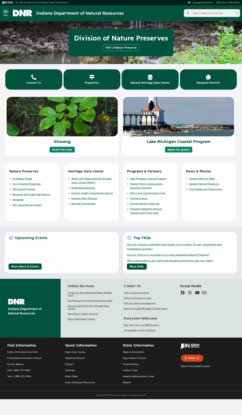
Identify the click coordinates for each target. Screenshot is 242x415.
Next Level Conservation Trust (147, 193)
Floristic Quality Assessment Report (92, 193)
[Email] (204, 292)
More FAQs (137, 266)
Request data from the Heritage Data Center (88, 307)
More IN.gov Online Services (83, 313)
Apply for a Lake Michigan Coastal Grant (145, 308)
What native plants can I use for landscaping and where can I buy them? (170, 260)
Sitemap (70, 370)
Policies (69, 364)
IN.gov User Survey (75, 351)
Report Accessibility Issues (195, 366)
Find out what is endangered (139, 303)
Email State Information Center (24, 358)
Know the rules (62, 149)
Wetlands (18, 199)
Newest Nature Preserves (204, 184)
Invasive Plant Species (84, 198)
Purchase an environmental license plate (90, 300)
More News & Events (25, 266)
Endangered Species (83, 188)
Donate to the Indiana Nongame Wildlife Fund (90, 294)
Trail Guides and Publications (205, 189)
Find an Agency (15, 364)
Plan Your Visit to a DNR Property (142, 324)
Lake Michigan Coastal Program (148, 178)
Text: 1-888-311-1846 (19, 376)
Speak (191, 358)
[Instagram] (189, 292)
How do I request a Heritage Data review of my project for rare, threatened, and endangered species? (174, 247)
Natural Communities (83, 203)
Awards (127, 382)
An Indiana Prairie (22, 178)
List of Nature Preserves (27, 184)
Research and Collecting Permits (31, 194)
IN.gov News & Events (134, 358)
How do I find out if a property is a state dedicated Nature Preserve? (168, 255)
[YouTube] (197, 292)
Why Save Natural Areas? (27, 205)
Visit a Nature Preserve (121, 47)
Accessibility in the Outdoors (140, 330)
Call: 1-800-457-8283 (18, 370)
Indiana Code (130, 370)
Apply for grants (179, 149)
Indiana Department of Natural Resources (80, 13)
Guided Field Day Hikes (202, 178)
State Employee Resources (80, 382)
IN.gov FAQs (71, 376)
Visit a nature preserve (136, 292)
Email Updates (131, 364)
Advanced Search (75, 358)
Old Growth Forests (24, 189)
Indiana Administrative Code (138, 376)
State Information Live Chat (22, 351)
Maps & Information (133, 351)
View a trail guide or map (137, 297)
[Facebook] (182, 292)
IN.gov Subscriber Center (81, 319)
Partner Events (138, 198)
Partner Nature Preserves (145, 203)
